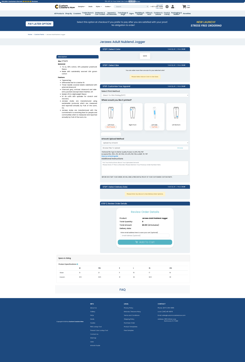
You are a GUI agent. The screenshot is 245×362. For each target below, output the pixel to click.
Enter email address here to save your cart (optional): (139, 232)
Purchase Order (129, 323)
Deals (90, 6)
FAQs (92, 315)
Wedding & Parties (139, 13)
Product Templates (130, 327)
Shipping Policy (129, 319)
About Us (93, 308)
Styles (98, 6)
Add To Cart (147, 242)
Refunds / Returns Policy (132, 312)
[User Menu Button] (167, 6)
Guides (107, 6)
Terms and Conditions (131, 315)
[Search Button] (147, 6)
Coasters (77, 13)
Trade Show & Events (88, 13)
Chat (161, 8)
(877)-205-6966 (168, 308)
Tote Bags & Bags (123, 13)
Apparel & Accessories (112, 13)
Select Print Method (110, 91)
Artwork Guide (95, 345)
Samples (81, 6)
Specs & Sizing (64, 258)
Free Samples (129, 330)
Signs (131, 13)
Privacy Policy (128, 308)
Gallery (92, 312)
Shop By (68, 13)
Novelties (187, 13)
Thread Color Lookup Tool (99, 330)
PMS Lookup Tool (96, 327)
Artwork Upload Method (112, 138)
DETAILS (138, 1)
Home (30, 34)
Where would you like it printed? (116, 100)
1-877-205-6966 (157, 7)
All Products (59, 13)
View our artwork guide (109, 156)
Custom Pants (39, 34)
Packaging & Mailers (176, 13)
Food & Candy (167, 13)
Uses (92, 342)
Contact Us (94, 334)
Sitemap (93, 338)
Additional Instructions (112, 158)
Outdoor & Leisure (158, 13)
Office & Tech (149, 13)
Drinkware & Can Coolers (100, 13)
